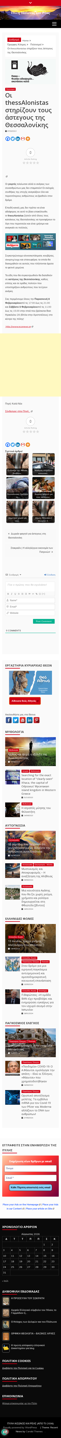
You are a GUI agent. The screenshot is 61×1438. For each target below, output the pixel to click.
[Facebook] (7, 139)
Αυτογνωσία (15, 825)
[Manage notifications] (6, 1431)
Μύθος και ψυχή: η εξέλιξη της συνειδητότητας (27, 756)
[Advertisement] (30, 365)
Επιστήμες (43, 991)
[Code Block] (33, 594)
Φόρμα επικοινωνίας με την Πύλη (19, 1403)
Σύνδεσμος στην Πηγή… (17, 411)
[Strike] (18, 594)
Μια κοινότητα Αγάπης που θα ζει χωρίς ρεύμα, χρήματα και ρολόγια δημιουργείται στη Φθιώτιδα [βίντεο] (37, 898)
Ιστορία (25, 771)
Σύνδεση (51, 574)
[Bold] (8, 594)
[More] (28, 139)
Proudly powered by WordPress (20, 1427)
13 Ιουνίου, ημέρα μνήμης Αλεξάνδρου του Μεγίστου (25, 942)
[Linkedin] (18, 139)
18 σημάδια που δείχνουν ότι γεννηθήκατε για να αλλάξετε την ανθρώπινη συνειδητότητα (29, 847)
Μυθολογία (14, 732)
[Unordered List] (26, 594)
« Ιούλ (5, 1280)
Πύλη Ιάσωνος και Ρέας (30, 12)
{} (40, 594)
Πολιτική (45, 962)
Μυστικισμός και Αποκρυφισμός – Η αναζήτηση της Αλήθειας (37, 872)
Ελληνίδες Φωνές (19, 919)
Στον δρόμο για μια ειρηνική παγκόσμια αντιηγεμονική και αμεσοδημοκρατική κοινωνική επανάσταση (36, 973)
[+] (43, 594)
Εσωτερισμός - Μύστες (44, 865)
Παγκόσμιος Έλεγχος (31, 962)
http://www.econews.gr (18, 326)
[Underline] (15, 594)
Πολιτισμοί (10, 89)
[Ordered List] (22, 594)
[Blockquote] (29, 594)
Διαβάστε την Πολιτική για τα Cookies (23, 1368)
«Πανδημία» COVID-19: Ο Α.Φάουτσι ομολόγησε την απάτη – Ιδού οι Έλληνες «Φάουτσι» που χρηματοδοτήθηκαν (37, 1074)
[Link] (36, 594)
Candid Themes (34, 1431)
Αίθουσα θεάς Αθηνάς (24, 700)
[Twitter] (13, 139)
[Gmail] (23, 139)
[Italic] (11, 594)
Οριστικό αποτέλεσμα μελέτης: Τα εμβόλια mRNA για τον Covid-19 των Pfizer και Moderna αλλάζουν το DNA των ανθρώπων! (36, 1105)
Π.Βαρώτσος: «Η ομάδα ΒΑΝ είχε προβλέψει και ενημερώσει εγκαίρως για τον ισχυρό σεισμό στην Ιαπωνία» (37, 1002)
